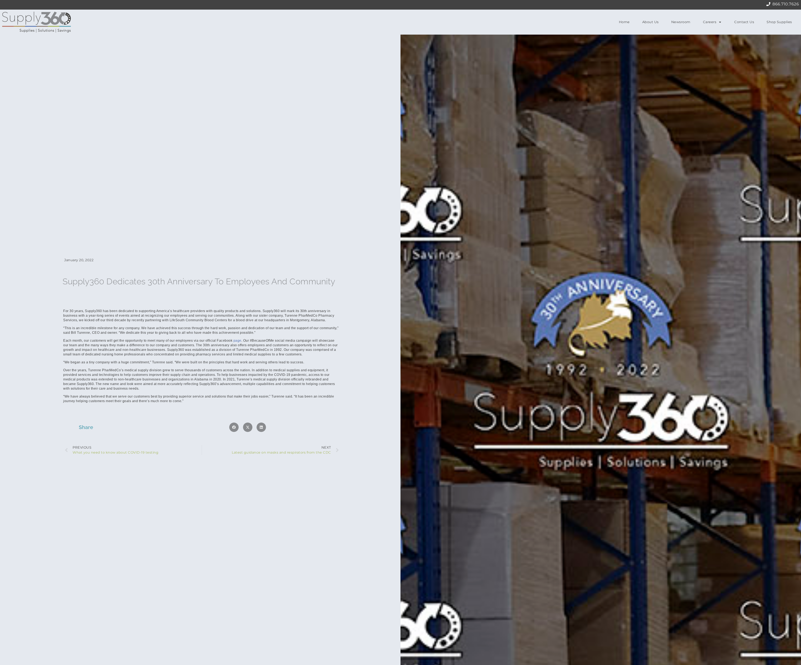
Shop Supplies (779, 22)
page (237, 340)
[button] (234, 427)
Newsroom (680, 22)
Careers (710, 22)
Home (624, 22)
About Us (650, 22)
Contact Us (744, 22)
